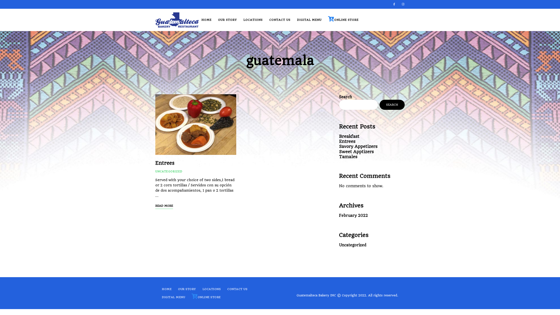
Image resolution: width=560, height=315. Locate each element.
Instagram (403, 4)
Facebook (394, 4)
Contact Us (279, 19)
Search (345, 97)
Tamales (348, 156)
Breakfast (349, 136)
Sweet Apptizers (356, 151)
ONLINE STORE (346, 19)
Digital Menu (309, 19)
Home (206, 19)
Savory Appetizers (358, 146)
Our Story (227, 19)
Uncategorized (168, 171)
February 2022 (353, 215)
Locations (253, 19)
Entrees (165, 163)
